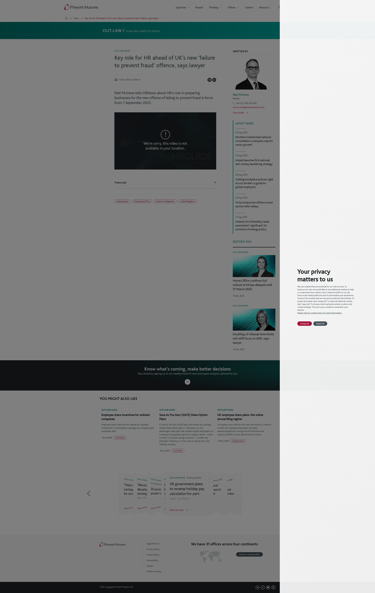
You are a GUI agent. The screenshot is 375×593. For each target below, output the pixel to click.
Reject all (320, 323)
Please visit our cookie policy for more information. (319, 313)
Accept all (304, 323)
